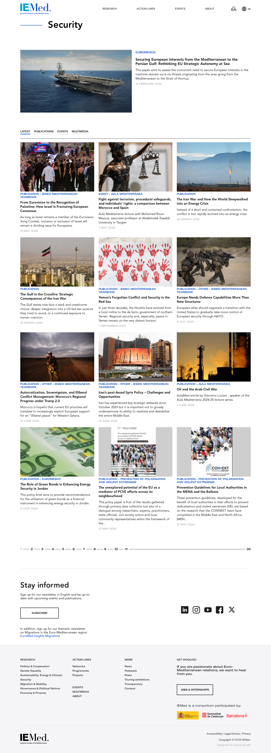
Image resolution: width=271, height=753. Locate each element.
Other (203, 289)
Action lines (146, 8)
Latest (25, 131)
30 (248, 549)
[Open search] (233, 9)
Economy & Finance (33, 692)
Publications (44, 131)
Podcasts (131, 670)
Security (25, 679)
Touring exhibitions (137, 679)
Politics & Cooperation (35, 666)
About (209, 8)
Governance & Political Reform (40, 688)
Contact (130, 688)
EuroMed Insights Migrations (40, 636)
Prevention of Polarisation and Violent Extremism (132, 480)
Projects (77, 675)
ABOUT (77, 696)
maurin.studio (242, 744)
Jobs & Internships (195, 689)
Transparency (134, 684)
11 (126, 549)
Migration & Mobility (33, 684)
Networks (78, 666)
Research (110, 8)
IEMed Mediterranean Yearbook (48, 195)
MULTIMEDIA (80, 691)
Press (128, 675)
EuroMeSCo (146, 52)
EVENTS (77, 687)
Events (180, 8)
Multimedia (80, 131)
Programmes (80, 670)
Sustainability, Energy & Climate (41, 675)
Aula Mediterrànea (127, 194)
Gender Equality (30, 670)
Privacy (246, 733)
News (128, 666)
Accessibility (214, 733)
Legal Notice (232, 733)
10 (116, 549)
